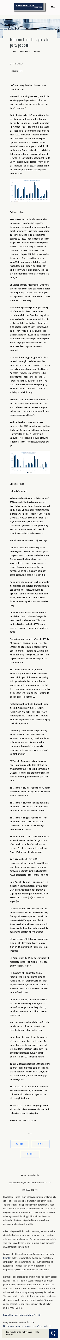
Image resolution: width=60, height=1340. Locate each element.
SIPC (9, 1258)
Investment (29, 51)
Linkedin (30, 1154)
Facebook (19, 1144)
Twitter (40, 1144)
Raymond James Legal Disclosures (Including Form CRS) (22, 1315)
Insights (37, 51)
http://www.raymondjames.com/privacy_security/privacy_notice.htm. (27, 1326)
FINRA (5, 1258)
